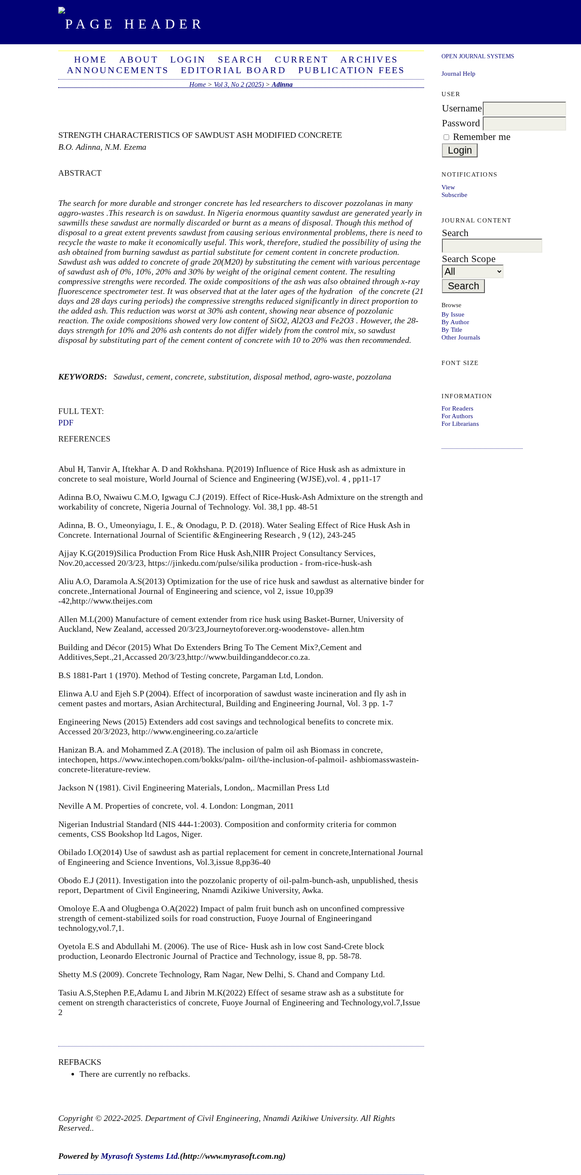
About (138, 59)
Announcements (118, 70)
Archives (369, 59)
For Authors (457, 415)
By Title (451, 329)
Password (461, 123)
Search (240, 59)
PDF (66, 422)
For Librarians (460, 423)
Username (462, 108)
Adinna (282, 84)
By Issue (452, 314)
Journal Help (458, 73)
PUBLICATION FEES (351, 70)
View (448, 187)
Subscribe (454, 194)
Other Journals (460, 337)
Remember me (481, 136)
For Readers (457, 408)
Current (301, 59)
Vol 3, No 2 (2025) (239, 84)
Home (90, 59)
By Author (455, 321)
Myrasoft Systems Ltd (139, 1156)
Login (188, 59)
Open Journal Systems (477, 56)
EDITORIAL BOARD (233, 70)
